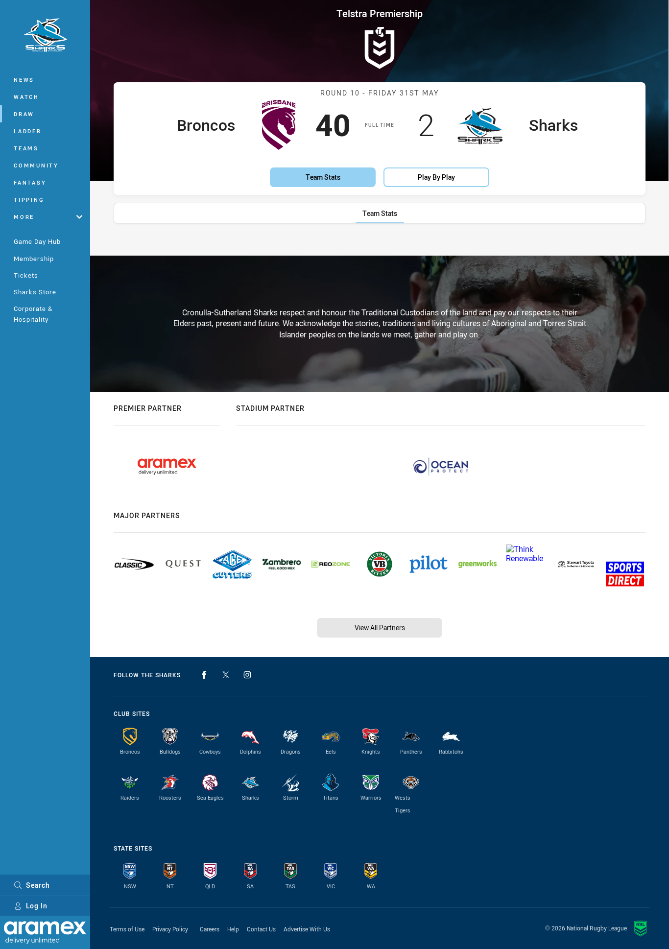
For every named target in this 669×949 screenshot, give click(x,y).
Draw (24, 114)
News (24, 79)
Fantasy (30, 182)
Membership (34, 258)
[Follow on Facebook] (204, 675)
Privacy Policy (170, 929)
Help (233, 929)
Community (36, 165)
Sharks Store (35, 291)
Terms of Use (127, 929)
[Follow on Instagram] (247, 675)
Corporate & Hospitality (33, 313)
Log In (37, 905)
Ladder (28, 131)
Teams (26, 148)
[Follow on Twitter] (226, 675)
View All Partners (380, 627)
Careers (209, 929)
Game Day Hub (37, 241)
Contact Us (261, 929)
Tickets (26, 275)
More (24, 216)
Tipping (29, 199)
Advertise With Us (307, 929)
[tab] (380, 213)
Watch (26, 96)
